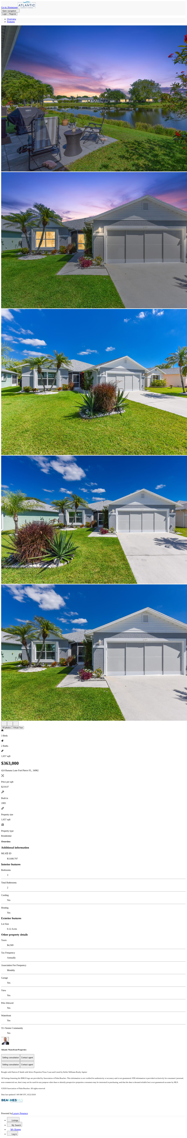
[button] (93, 98)
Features (11, 21)
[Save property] (10, 723)
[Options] (4, 723)
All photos (6, 728)
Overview (11, 19)
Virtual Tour (18, 728)
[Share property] (16, 723)
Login (4, 14)
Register (12, 14)
